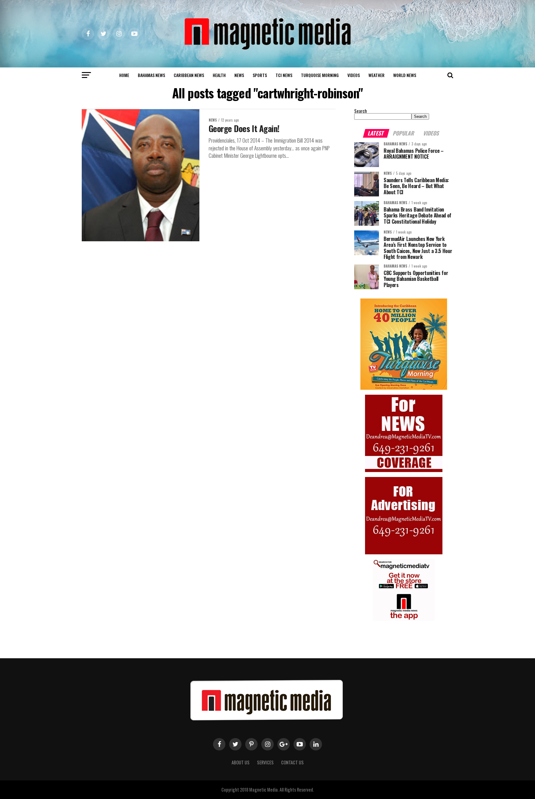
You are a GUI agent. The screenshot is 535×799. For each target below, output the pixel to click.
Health (219, 75)
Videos (353, 75)
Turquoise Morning (320, 75)
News (239, 75)
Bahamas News (151, 75)
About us (241, 762)
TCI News (284, 75)
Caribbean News (189, 75)
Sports (260, 75)
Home (124, 75)
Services (265, 762)
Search (360, 111)
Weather (376, 75)
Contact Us (292, 762)
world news (404, 75)
